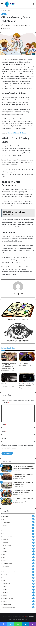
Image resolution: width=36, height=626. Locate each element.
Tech (4, 531)
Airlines (5, 601)
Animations (6, 575)
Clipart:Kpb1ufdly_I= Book (17, 133)
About (15, 619)
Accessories (6, 583)
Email (3, 431)
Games (5, 534)
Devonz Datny (30, 616)
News (4, 528)
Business (5, 542)
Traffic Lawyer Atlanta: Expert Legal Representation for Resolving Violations (8, 365)
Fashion (5, 595)
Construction (7, 604)
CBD (4, 580)
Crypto (5, 577)
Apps (4, 548)
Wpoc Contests (23, 363)
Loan (4, 554)
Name (3, 424)
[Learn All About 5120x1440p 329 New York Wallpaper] (6, 476)
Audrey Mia (7, 25)
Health (5, 551)
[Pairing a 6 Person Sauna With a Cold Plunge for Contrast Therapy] (6, 468)
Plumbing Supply (8, 598)
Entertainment (7, 545)
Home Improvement (9, 572)
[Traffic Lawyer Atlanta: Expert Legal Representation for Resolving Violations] (9, 356)
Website (3, 438)
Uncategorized (7, 563)
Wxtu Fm (4, 384)
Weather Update (7, 536)
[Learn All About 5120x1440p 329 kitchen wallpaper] (6, 485)
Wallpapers (6, 516)
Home (4, 10)
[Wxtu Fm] (9, 377)
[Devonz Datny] (10, 4)
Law (4, 557)
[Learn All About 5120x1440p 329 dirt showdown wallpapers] (6, 501)
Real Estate (6, 569)
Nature (5, 586)
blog (9, 10)
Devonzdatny (7, 522)
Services (5, 539)
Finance (5, 525)
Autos (4, 560)
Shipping (5, 592)
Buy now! (25, 619)
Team (19, 619)
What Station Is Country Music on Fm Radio (26, 384)
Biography (6, 566)
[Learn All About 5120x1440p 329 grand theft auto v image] (6, 493)
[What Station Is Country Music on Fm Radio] (27, 377)
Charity (5, 589)
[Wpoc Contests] (27, 356)
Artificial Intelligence (9, 607)
